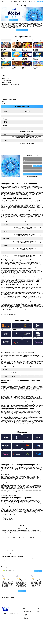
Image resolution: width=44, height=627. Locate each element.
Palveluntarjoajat (5, 86)
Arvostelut (4, 103)
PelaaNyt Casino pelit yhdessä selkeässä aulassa (10, 84)
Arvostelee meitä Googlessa (38, 571)
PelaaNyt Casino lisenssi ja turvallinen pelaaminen (10, 97)
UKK (3, 101)
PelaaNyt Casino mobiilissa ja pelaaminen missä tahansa (12, 90)
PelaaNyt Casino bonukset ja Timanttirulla (9, 88)
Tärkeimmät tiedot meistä (6, 80)
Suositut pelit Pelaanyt (6, 78)
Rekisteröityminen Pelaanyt (6, 82)
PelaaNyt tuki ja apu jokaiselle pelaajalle (9, 99)
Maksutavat (4, 95)
